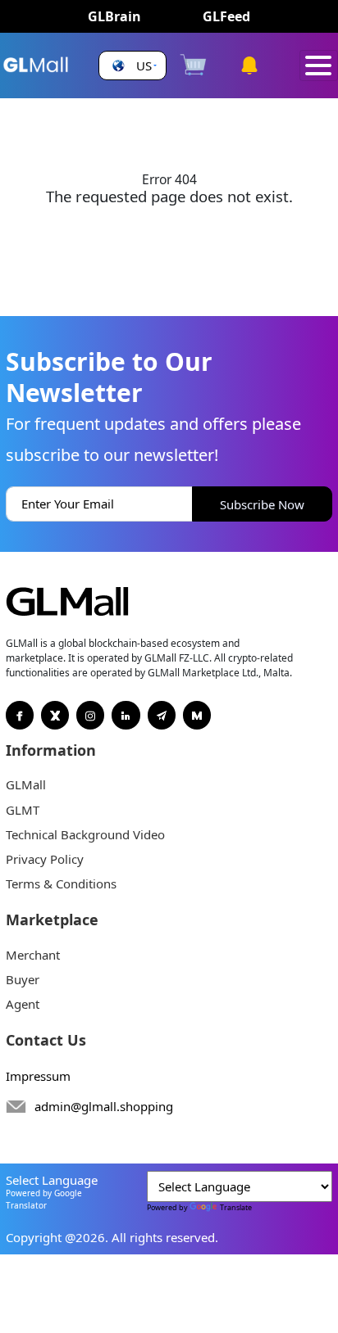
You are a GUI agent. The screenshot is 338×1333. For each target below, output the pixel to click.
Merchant (33, 955)
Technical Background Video (85, 834)
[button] (132, 65)
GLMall (26, 784)
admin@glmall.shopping (103, 1106)
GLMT (22, 810)
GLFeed (226, 16)
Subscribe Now (262, 504)
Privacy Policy (45, 859)
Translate (236, 1207)
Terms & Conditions (61, 883)
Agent (22, 1004)
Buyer (22, 979)
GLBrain (114, 16)
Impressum (38, 1076)
